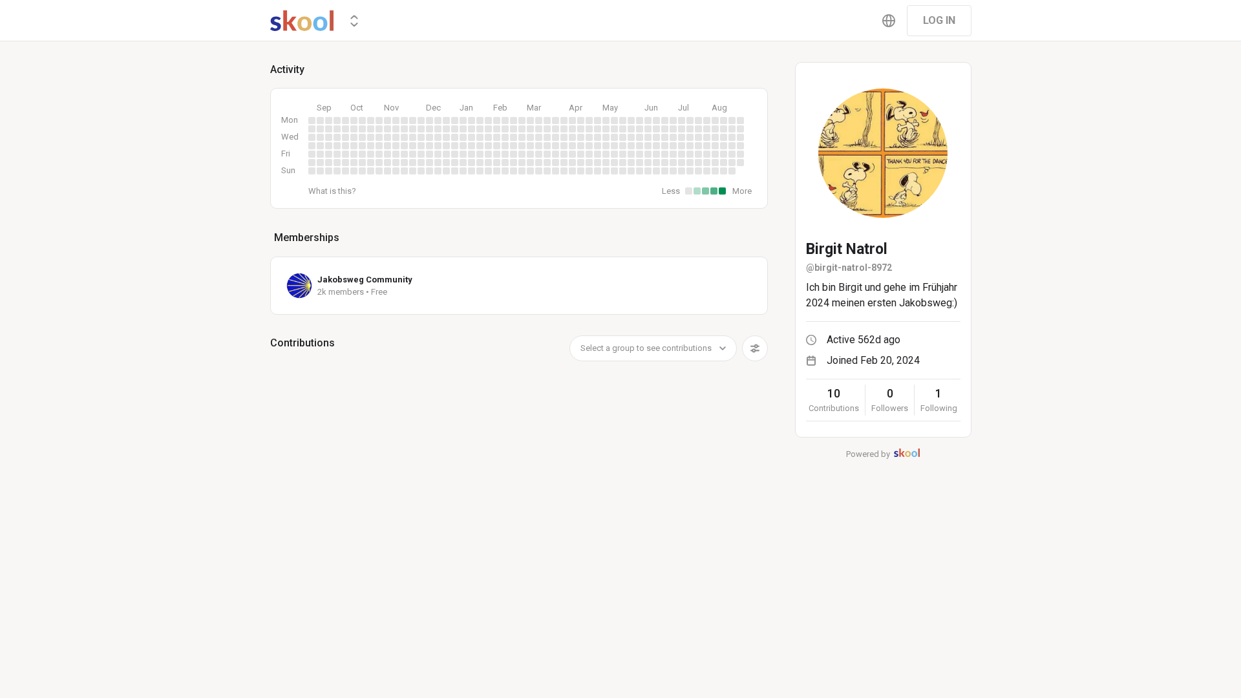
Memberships (306, 237)
